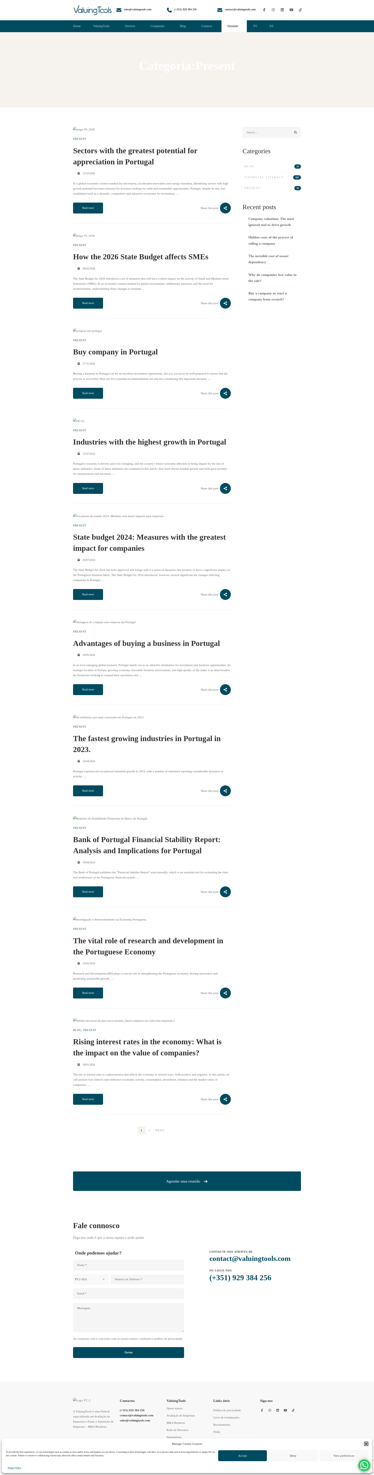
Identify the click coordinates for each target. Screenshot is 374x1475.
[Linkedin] (282, 10)
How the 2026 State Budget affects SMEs (140, 256)
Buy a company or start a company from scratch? (267, 296)
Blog (77, 1030)
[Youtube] (291, 10)
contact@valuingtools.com (250, 1258)
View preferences (343, 1455)
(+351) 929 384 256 (240, 1277)
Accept (242, 1455)
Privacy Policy (14, 1467)
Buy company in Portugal (115, 351)
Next (159, 1130)
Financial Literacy (271, 177)
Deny (293, 1455)
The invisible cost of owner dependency (268, 259)
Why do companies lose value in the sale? (272, 278)
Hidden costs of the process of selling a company (270, 240)
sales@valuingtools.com (135, 1420)
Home (180, 79)
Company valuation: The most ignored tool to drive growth (271, 222)
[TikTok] (300, 10)
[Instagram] (273, 10)
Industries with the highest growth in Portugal (149, 442)
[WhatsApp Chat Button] (364, 1465)
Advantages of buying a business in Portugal (146, 643)
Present (79, 138)
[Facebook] (264, 10)
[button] (366, 1444)
